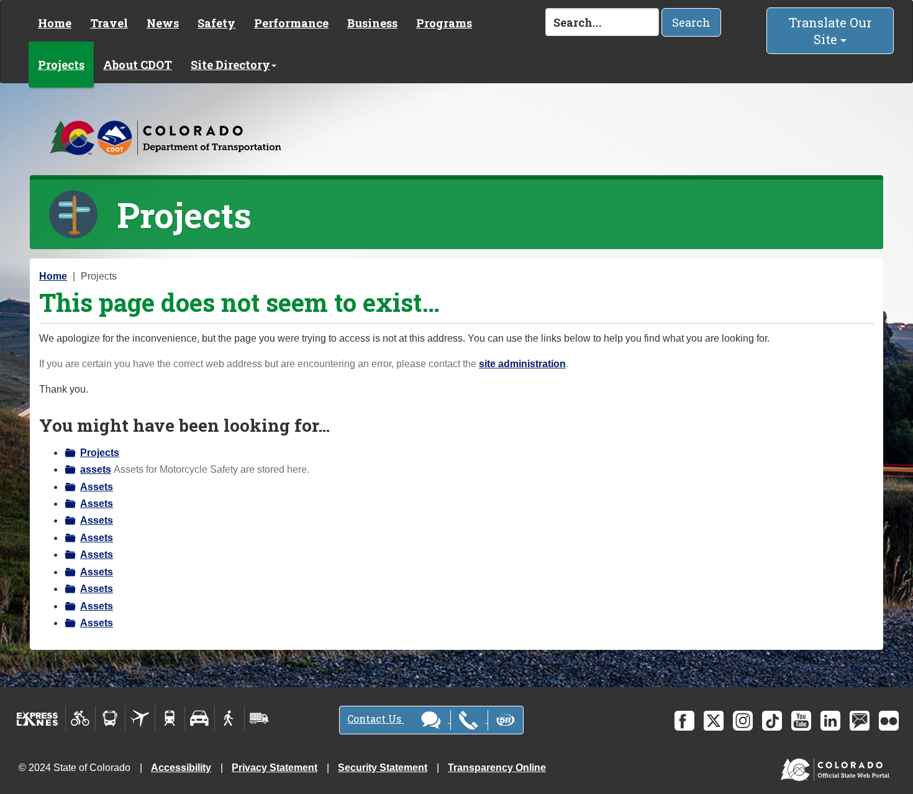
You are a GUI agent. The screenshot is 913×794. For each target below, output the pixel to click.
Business (372, 23)
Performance (291, 23)
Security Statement (382, 767)
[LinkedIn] (830, 721)
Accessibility (181, 767)
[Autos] (199, 718)
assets (95, 469)
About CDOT (137, 64)
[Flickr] (889, 721)
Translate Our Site (830, 30)
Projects (61, 64)
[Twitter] (714, 721)
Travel (109, 23)
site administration (522, 363)
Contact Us (375, 718)
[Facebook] (684, 721)
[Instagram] (743, 721)
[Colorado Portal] (837, 767)
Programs (444, 23)
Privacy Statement (274, 767)
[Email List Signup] (859, 721)
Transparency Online (497, 767)
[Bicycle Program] (80, 718)
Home (54, 23)
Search (691, 22)
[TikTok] (772, 721)
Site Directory (230, 64)
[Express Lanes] (37, 718)
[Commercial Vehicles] (259, 718)
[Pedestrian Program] (229, 718)
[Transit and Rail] (110, 718)
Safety (216, 23)
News (163, 23)
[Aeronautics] (140, 718)
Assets (96, 486)
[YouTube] (801, 721)
